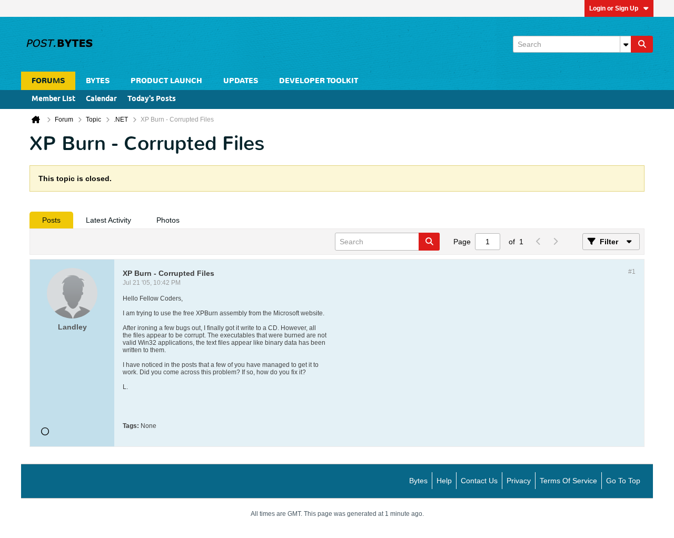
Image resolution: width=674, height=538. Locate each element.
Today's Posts (151, 99)
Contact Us (479, 480)
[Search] (642, 44)
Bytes (418, 480)
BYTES (98, 81)
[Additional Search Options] (625, 44)
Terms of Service (568, 480)
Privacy (519, 480)
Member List (53, 99)
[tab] (51, 220)
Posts (51, 220)
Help (444, 480)
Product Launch (166, 81)
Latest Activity (108, 220)
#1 (632, 271)
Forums (48, 81)
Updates (240, 81)
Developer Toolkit (318, 81)
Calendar (101, 99)
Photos (168, 220)
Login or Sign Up (613, 8)
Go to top (623, 480)
